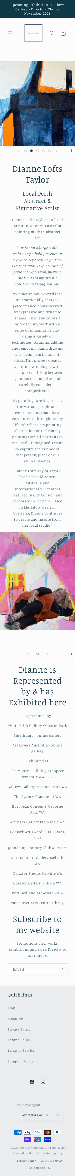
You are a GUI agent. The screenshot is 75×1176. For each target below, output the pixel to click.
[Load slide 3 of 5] (37, 151)
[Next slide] (56, 150)
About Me (15, 1018)
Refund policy (53, 1153)
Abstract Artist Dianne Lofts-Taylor (42, 1147)
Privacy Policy (19, 1029)
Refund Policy (19, 1040)
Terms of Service (21, 1050)
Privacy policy (26, 1160)
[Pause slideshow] (71, 150)
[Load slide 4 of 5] (44, 151)
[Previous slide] (18, 150)
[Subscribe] (61, 969)
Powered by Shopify (26, 1153)
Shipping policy (39, 1167)
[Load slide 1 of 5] (25, 151)
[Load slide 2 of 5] (31, 151)
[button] (9, 33)
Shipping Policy (20, 1061)
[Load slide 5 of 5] (49, 151)
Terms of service (52, 1160)
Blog (11, 1008)
